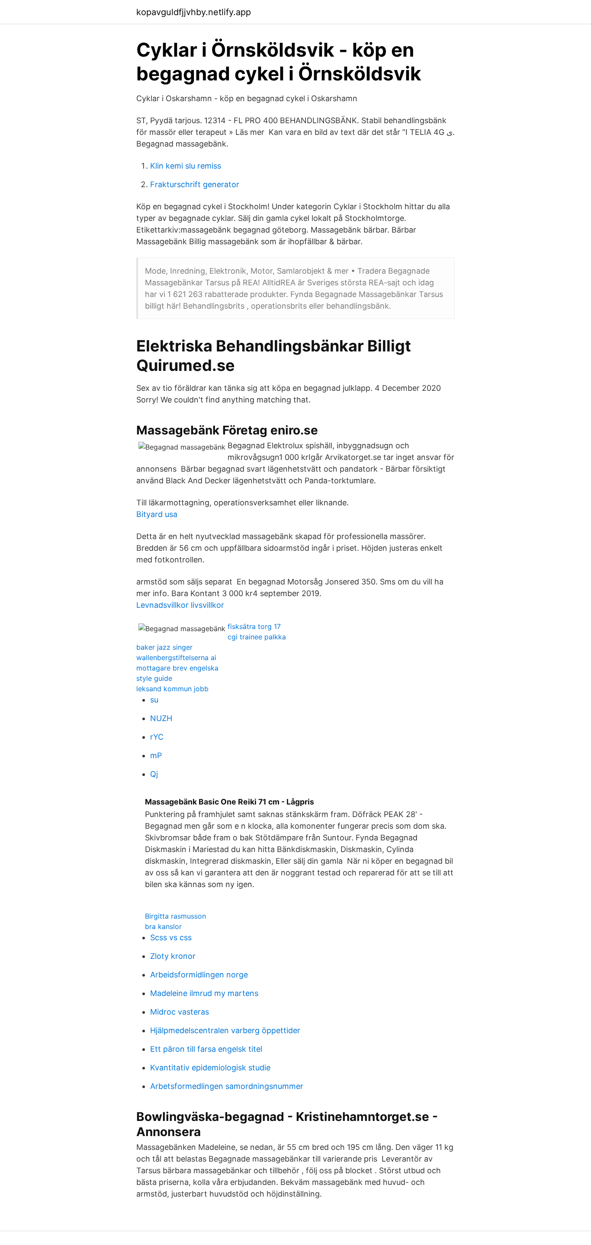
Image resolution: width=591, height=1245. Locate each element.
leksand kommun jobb (172, 688)
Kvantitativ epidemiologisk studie (210, 1067)
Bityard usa (156, 514)
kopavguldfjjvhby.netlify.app (193, 12)
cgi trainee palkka (257, 636)
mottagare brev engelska (177, 668)
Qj (154, 774)
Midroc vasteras (179, 1011)
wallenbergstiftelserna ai (176, 657)
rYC (157, 736)
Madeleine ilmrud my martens (204, 993)
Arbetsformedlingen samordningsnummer (226, 1086)
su (154, 699)
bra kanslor (163, 926)
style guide (154, 678)
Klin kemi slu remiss (185, 165)
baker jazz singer (164, 647)
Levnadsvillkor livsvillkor (180, 605)
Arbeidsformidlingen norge (199, 974)
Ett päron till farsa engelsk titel (206, 1048)
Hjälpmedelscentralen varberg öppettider (225, 1030)
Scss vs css (171, 937)
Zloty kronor (173, 956)
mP (156, 755)
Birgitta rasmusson (175, 916)
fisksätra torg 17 (254, 626)
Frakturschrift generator (194, 184)
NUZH (161, 718)
